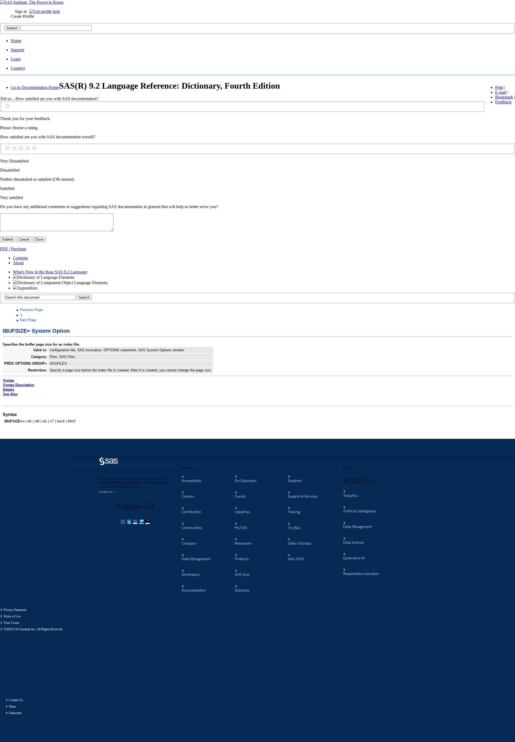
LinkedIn (135, 522)
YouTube (142, 522)
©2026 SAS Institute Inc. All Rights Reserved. (33, 629)
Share (12, 706)
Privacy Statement (14, 610)
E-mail (500, 92)
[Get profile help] (46, 11)
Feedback (503, 102)
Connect (18, 68)
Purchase (18, 249)
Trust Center (11, 623)
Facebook (123, 522)
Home (16, 40)
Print (499, 87)
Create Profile (22, 16)
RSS (148, 522)
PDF (4, 249)
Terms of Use (12, 616)
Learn (16, 59)
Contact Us (16, 700)
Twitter (129, 522)
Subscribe (15, 713)
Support (17, 50)
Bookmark (504, 97)
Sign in (21, 11)
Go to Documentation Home (35, 87)
